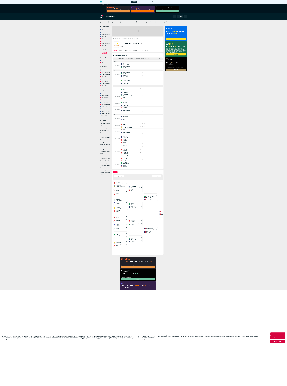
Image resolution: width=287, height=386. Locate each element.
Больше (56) (103, 115)
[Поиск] (174, 16)
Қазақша (134, 1)
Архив (146, 50)
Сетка (141, 50)
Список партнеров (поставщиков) (145, 339)
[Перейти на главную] (110, 16)
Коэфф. (121, 50)
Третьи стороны (20, 339)
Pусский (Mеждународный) (146, 1)
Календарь (135, 50)
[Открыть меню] (185, 16)
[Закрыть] (186, 1)
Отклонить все (277, 337)
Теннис (117, 38)
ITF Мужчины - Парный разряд (130, 38)
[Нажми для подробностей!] (138, 65)
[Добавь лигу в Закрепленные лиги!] (141, 43)
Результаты (127, 50)
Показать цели (277, 341)
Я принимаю (277, 334)
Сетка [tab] (115, 172)
